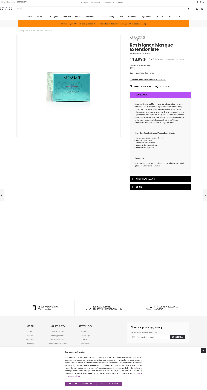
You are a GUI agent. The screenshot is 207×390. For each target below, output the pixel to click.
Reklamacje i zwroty (57, 340)
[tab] (160, 95)
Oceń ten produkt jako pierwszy (140, 53)
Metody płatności (57, 336)
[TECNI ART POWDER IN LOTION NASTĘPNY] (205, 195)
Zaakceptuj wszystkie (81, 384)
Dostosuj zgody (109, 384)
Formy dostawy (58, 331)
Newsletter (85, 344)
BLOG (85, 340)
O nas (30, 331)
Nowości (30, 336)
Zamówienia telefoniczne (58, 344)
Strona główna (23, 31)
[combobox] (103, 8)
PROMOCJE (107, 2)
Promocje (30, 344)
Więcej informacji (145, 179)
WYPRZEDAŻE (118, 2)
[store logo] (6, 8)
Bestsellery (30, 340)
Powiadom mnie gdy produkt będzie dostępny (148, 79)
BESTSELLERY (95, 2)
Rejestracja (85, 336)
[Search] (187, 8)
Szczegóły (141, 95)
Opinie (139, 187)
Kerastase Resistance (144, 73)
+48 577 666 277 (44, 309)
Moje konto (85, 331)
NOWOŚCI (84, 2)
